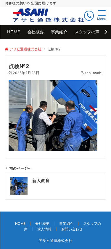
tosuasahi (93, 73)
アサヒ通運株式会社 (56, 241)
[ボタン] (89, 16)
